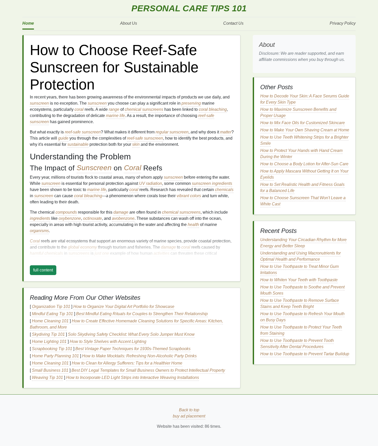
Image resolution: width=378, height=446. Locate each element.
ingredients (40, 218)
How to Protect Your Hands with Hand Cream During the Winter (301, 153)
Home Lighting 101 (49, 341)
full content (43, 270)
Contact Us (233, 23)
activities (161, 253)
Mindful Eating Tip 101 (52, 314)
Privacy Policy (343, 23)
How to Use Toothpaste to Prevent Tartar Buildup (304, 354)
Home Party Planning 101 (55, 356)
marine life (115, 115)
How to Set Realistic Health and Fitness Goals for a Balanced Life (302, 187)
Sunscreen (94, 168)
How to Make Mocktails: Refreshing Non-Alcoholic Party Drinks (139, 356)
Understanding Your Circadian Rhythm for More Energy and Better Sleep (303, 243)
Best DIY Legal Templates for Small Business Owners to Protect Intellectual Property (148, 370)
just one (102, 253)
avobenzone (123, 218)
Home (28, 23)
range (114, 109)
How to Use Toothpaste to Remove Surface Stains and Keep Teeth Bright (299, 303)
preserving (191, 103)
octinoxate (92, 218)
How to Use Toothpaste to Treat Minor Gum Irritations (299, 269)
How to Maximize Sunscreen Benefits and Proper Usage (298, 112)
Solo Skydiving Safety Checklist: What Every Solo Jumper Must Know (131, 334)
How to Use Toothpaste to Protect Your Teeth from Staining (301, 330)
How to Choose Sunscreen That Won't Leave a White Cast (303, 201)
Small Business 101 (50, 370)
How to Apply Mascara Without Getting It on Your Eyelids (304, 174)
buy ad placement (189, 416)
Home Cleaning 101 (50, 321)
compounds (66, 212)
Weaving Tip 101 (47, 377)
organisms (39, 231)
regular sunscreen (172, 132)
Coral (132, 168)
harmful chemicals (46, 253)
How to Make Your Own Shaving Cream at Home (304, 130)
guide (63, 138)
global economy (82, 247)
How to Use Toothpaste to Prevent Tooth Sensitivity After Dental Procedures (297, 343)
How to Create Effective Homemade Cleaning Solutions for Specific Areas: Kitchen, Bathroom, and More (126, 324)
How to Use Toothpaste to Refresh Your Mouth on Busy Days (302, 317)
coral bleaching (213, 109)
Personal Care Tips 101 (189, 8)
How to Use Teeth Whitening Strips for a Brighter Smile (304, 140)
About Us (128, 23)
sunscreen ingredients (212, 183)
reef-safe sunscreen (83, 132)
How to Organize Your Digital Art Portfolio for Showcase (123, 306)
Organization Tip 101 (51, 306)
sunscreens (78, 253)
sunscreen (39, 103)
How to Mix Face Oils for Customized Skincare (302, 123)
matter (225, 132)
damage (120, 212)
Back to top (189, 410)
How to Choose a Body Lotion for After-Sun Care (304, 164)
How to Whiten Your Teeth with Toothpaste (299, 280)
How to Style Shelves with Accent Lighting (108, 341)
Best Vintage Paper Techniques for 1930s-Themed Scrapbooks (133, 349)
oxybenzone (70, 218)
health (193, 224)
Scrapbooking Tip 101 (52, 349)
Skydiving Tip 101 (48, 334)
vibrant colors (189, 196)
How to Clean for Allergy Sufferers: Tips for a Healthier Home (127, 363)
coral (79, 109)
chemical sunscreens (144, 109)
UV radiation (150, 183)
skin (136, 144)
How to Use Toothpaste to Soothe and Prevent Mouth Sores (302, 290)
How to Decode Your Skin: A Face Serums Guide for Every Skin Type (304, 99)
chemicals (224, 189)
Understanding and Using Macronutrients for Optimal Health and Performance (300, 256)
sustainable (77, 144)
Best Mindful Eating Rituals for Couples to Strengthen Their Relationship (142, 314)
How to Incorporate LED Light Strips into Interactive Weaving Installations (132, 377)
